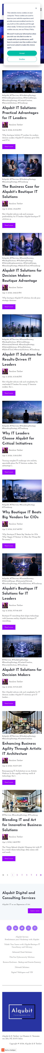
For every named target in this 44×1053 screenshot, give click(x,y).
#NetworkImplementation (12, 98)
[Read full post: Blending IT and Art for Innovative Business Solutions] (22, 801)
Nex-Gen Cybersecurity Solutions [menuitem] (22, 957)
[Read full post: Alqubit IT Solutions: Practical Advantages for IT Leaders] (22, 81)
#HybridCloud (23, 266)
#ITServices (14, 95)
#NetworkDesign (29, 98)
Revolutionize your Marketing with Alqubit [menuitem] (22, 939)
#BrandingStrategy (9, 100)
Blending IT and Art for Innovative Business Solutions (22, 825)
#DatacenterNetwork (10, 344)
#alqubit (5, 95)
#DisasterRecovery (26, 258)
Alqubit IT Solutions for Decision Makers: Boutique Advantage (22, 276)
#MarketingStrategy (28, 95)
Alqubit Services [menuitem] (22, 937)
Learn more (34, 911)
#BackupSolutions (9, 261)
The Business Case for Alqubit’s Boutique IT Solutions (20, 192)
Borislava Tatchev (16, 125)
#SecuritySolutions (9, 103)
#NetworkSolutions (9, 347)
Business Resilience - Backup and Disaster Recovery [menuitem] (22, 962)
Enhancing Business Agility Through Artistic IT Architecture (22, 749)
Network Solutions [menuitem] (22, 967)
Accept (22, 53)
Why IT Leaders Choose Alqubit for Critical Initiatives (18, 438)
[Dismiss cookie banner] (36, 8)
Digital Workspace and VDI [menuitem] (22, 972)
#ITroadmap (22, 103)
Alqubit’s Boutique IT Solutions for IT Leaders (20, 594)
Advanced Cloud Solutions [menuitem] (22, 952)
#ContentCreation (25, 100)
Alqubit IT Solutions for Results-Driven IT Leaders (22, 360)
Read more (9, 147)
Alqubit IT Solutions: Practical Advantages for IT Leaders (20, 113)
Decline (22, 59)
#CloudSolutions (24, 347)
